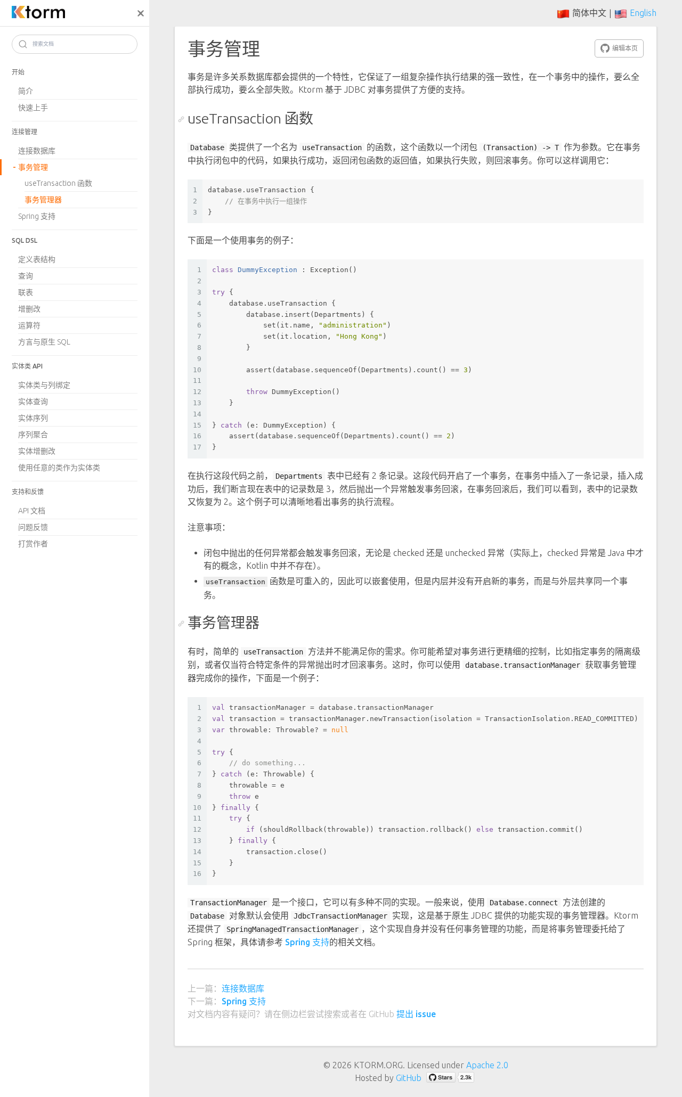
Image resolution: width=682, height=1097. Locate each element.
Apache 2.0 (487, 1065)
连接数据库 (243, 988)
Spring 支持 (307, 942)
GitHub (408, 1078)
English (643, 13)
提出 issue (416, 1014)
